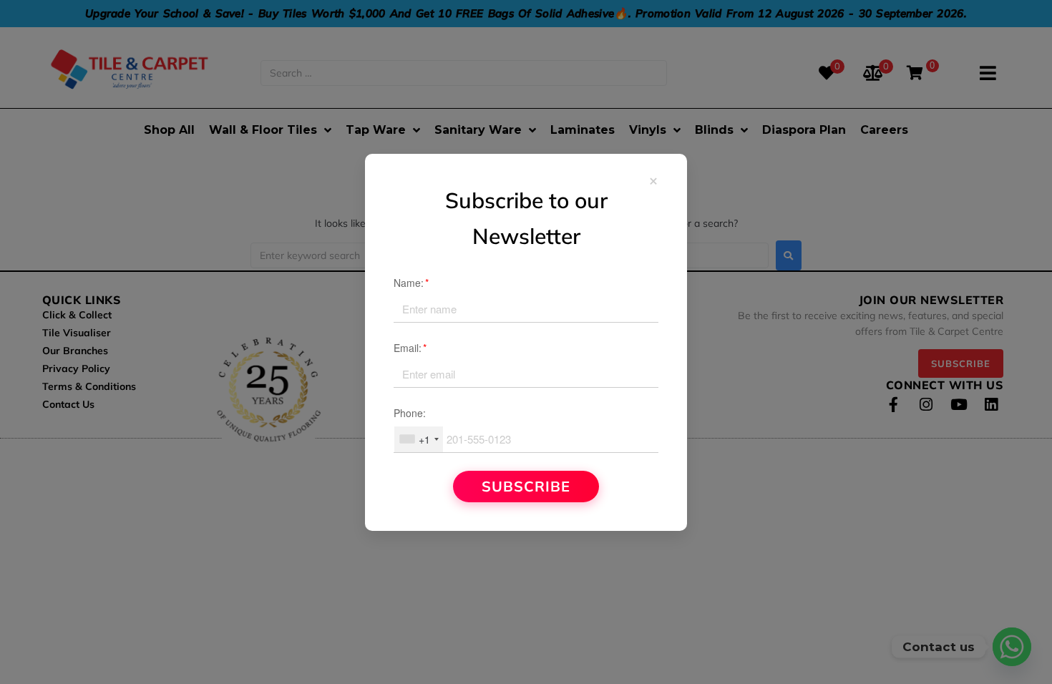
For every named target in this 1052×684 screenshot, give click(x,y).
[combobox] (418, 439)
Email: (410, 348)
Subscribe (526, 486)
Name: (411, 282)
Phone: (410, 413)
